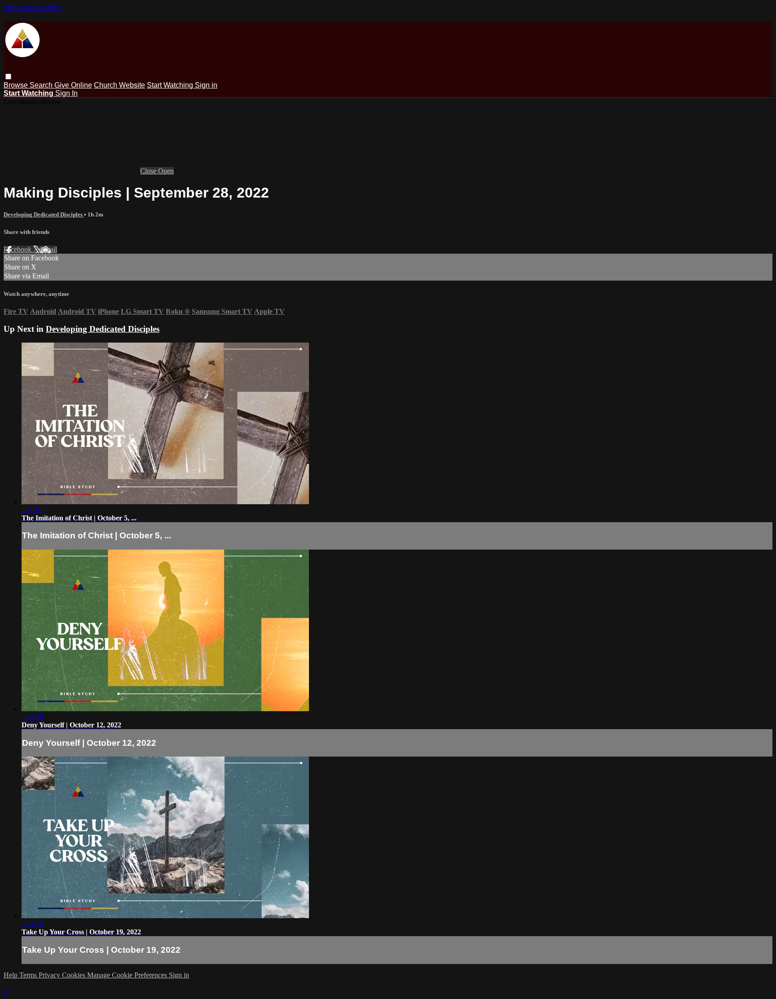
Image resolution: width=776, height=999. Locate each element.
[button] (8, 76)
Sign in (206, 85)
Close (149, 171)
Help (11, 975)
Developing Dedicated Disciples (44, 214)
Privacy (50, 975)
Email (48, 249)
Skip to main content (33, 7)
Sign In (66, 93)
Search (42, 85)
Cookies (74, 975)
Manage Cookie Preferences (128, 975)
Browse (17, 85)
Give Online (73, 85)
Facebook (18, 249)
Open (166, 171)
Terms (29, 975)
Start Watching (171, 85)
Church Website (119, 85)
